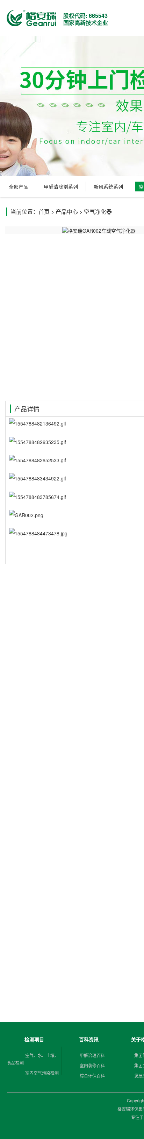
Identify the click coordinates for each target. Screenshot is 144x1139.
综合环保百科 (92, 1075)
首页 (44, 212)
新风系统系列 (108, 186)
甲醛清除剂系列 (61, 186)
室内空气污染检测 (42, 1073)
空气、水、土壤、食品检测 (33, 1059)
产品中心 (67, 212)
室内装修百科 (92, 1065)
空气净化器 (98, 212)
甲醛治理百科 (92, 1055)
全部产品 (18, 186)
